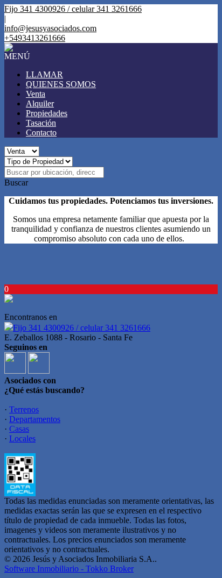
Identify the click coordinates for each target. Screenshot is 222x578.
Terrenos (24, 409)
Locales (22, 438)
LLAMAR (44, 74)
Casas (19, 428)
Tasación (41, 122)
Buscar (16, 182)
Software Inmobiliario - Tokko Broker (69, 568)
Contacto (41, 132)
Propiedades (46, 113)
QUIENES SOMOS (61, 84)
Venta (35, 93)
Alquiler (40, 103)
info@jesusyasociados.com (50, 28)
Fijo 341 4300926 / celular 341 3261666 (81, 327)
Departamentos (34, 419)
